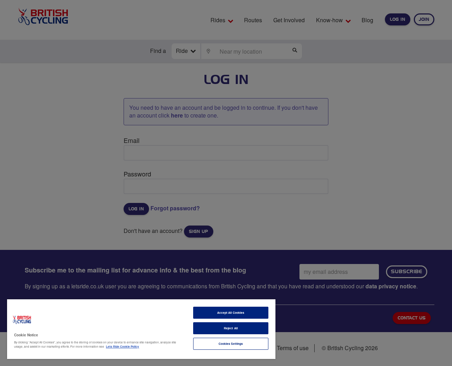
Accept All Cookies (230, 312)
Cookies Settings (231, 344)
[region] (141, 329)
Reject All (231, 328)
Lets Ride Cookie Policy (122, 346)
